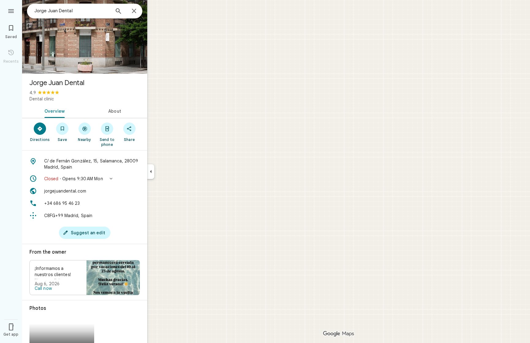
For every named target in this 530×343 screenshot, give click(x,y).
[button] (84, 179)
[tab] (53, 110)
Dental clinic (41, 99)
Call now (43, 288)
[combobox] (72, 10)
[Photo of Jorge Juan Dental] (84, 37)
